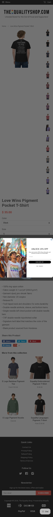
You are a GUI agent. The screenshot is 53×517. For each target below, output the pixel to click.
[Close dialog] (51, 239)
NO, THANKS (40, 266)
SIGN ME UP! (40, 262)
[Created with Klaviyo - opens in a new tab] (26, 278)
